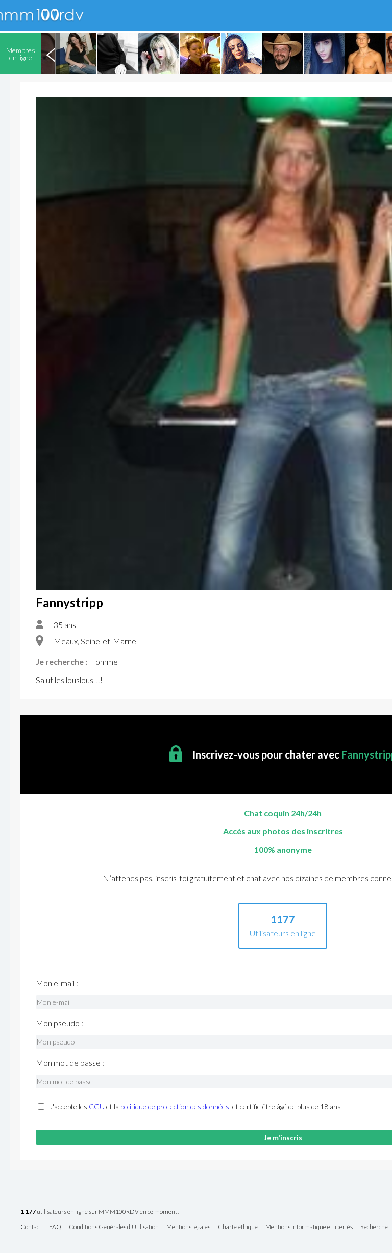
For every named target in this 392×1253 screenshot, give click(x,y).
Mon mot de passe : (70, 1063)
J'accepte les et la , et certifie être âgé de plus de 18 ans (195, 1106)
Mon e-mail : (57, 983)
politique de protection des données (174, 1106)
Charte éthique (238, 1227)
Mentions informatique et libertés (309, 1227)
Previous (50, 53)
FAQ (55, 1227)
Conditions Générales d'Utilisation (114, 1227)
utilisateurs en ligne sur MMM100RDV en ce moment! (99, 1212)
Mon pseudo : (59, 1023)
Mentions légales (188, 1227)
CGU (97, 1106)
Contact (30, 1227)
